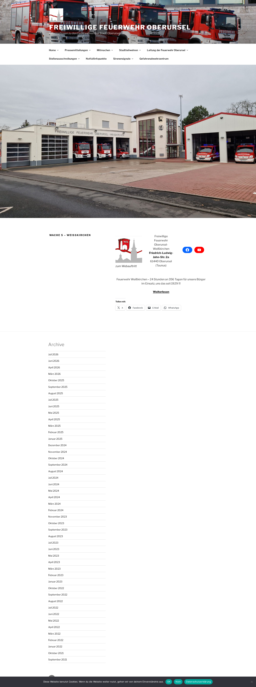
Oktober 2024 (56, 458)
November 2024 (57, 451)
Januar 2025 (55, 438)
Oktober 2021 (56, 653)
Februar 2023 (55, 575)
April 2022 (54, 627)
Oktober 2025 (56, 380)
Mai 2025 (53, 412)
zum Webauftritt (126, 266)
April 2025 (54, 419)
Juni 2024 (53, 484)
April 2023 (54, 562)
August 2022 (55, 601)
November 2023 (57, 516)
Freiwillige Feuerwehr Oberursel (120, 27)
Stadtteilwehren (128, 50)
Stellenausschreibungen (63, 58)
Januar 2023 (55, 581)
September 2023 (57, 529)
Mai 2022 (53, 620)
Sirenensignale (121, 58)
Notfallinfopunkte (96, 58)
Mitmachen (103, 50)
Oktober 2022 (56, 588)
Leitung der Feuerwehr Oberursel (166, 50)
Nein (178, 681)
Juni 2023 (53, 549)
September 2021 (57, 659)
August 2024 (55, 471)
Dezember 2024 (57, 445)
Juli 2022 (53, 607)
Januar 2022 (55, 646)
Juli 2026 (53, 354)
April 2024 (54, 497)
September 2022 (57, 594)
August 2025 (55, 393)
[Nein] (251, 682)
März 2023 (54, 568)
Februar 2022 (55, 640)
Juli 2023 (53, 542)
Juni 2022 (53, 613)
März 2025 (54, 425)
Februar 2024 (55, 510)
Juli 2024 (53, 477)
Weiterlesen (161, 291)
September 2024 (57, 464)
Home (52, 50)
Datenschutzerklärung (198, 681)
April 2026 (54, 367)
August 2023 (55, 536)
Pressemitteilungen (76, 50)
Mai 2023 (53, 555)
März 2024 (54, 503)
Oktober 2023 (56, 523)
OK (168, 681)
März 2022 (54, 633)
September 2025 (57, 386)
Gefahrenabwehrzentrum (154, 58)
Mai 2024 (53, 490)
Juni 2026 (53, 360)
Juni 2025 (53, 406)
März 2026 (54, 373)
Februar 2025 (55, 432)
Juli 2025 (53, 399)
